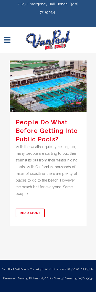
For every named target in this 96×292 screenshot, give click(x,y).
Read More (30, 213)
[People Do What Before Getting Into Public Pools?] (48, 86)
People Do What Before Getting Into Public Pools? (47, 130)
